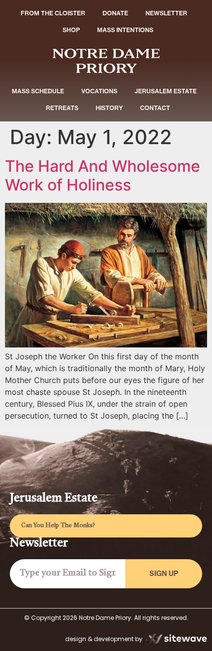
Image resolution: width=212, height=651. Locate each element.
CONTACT (155, 108)
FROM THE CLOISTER (53, 13)
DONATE (115, 13)
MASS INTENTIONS (125, 30)
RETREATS (62, 108)
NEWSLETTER (166, 13)
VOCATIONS (99, 91)
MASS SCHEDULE (38, 91)
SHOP (71, 30)
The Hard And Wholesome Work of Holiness (102, 175)
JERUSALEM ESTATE (166, 91)
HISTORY (109, 108)
